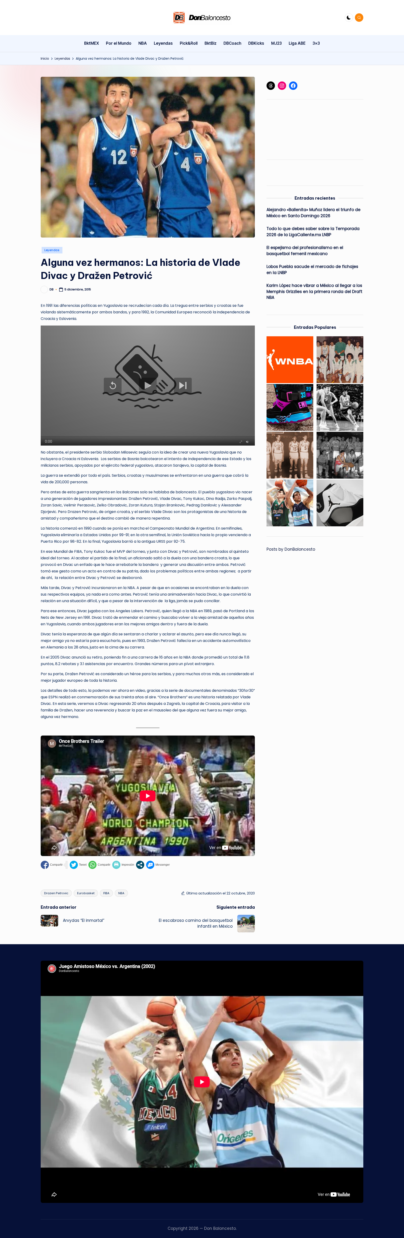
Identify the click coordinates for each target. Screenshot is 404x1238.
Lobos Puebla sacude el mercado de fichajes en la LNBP (312, 270)
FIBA (106, 893)
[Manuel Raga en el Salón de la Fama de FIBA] (340, 407)
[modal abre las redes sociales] (140, 865)
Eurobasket (85, 893)
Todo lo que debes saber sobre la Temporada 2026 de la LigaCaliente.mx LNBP (313, 232)
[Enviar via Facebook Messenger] (158, 865)
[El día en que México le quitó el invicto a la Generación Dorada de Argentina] (290, 503)
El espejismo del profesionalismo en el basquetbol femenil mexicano (305, 251)
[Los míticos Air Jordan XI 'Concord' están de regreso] (340, 503)
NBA (121, 893)
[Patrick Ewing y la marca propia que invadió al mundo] (290, 407)
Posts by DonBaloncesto (291, 549)
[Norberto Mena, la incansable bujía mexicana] (340, 455)
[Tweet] (78, 865)
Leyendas (52, 250)
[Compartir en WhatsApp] (99, 865)
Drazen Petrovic (56, 893)
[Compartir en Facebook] (52, 865)
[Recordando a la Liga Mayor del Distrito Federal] (340, 359)
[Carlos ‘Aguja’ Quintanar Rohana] (290, 455)
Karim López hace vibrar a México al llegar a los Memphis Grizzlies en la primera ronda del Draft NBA (314, 291)
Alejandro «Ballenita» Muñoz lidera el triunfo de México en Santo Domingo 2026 (314, 213)
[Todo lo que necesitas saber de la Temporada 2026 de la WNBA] (290, 359)
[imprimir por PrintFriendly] (123, 865)
